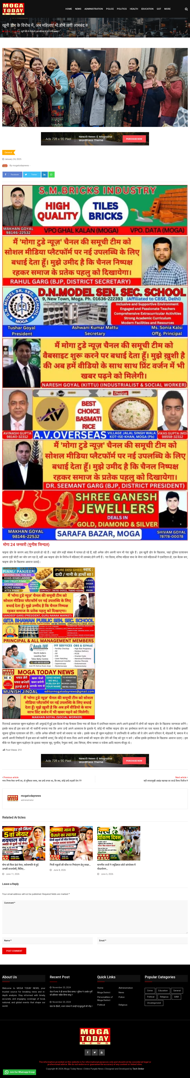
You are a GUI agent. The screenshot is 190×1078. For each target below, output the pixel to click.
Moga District (103, 992)
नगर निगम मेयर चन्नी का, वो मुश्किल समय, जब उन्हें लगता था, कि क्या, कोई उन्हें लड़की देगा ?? (41, 780)
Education (147, 9)
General (15, 31)
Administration (93, 9)
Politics (122, 9)
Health (134, 9)
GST (159, 9)
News (78, 9)
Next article (180, 777)
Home (68, 9)
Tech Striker (138, 1068)
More (167, 9)
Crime (150, 990)
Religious (123, 1004)
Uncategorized (154, 1003)
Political (101, 1004)
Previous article (11, 777)
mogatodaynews (31, 795)
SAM (176, 997)
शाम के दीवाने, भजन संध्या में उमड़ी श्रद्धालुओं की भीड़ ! (71, 1006)
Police (110, 9)
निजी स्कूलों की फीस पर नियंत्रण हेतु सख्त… (70, 864)
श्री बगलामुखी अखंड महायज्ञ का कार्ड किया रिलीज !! (166, 780)
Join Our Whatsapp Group (22, 1072)
